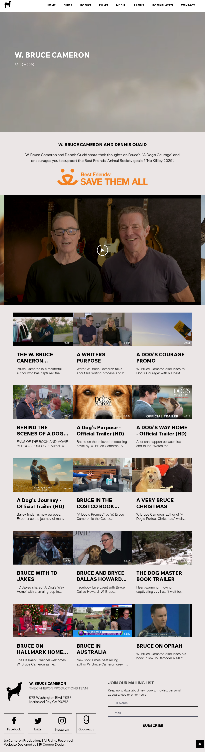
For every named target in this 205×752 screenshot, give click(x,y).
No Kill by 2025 (159, 160)
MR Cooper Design (51, 744)
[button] (120, 5)
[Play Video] (102, 250)
